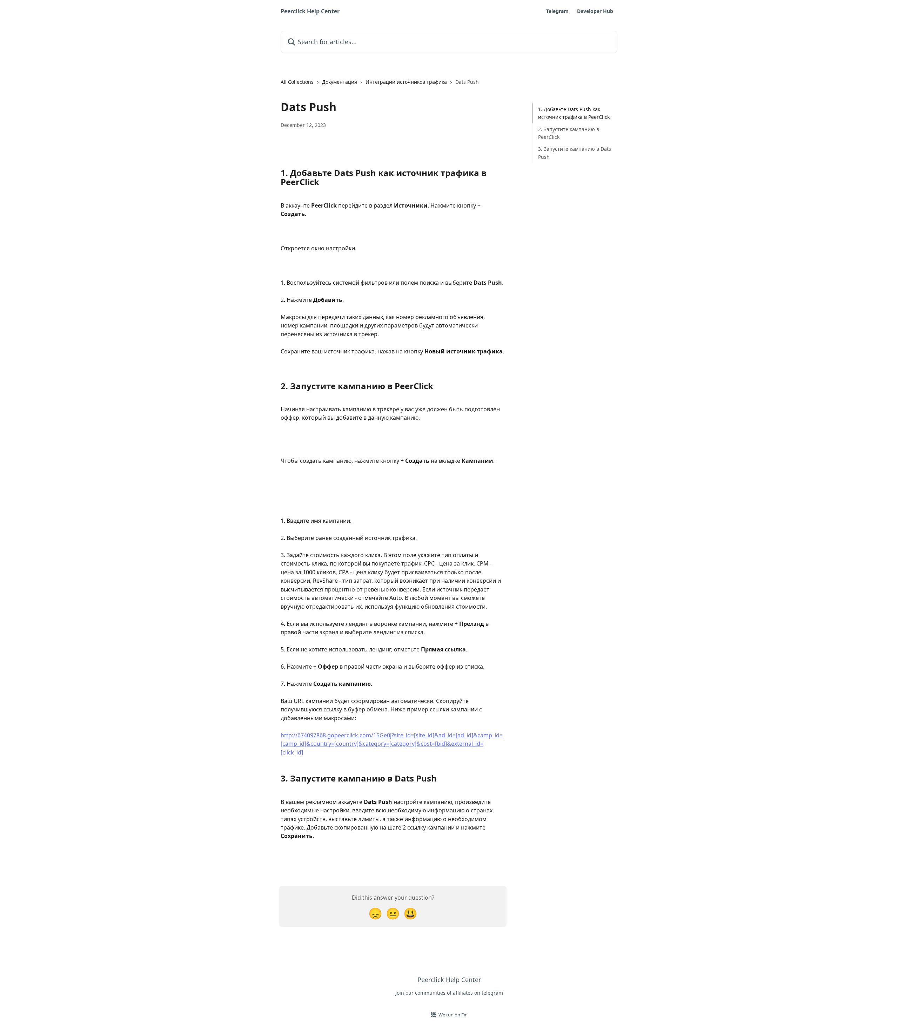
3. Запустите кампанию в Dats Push (574, 153)
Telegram (557, 11)
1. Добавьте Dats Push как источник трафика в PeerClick (574, 113)
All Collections (297, 82)
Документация (339, 82)
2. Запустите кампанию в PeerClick (568, 133)
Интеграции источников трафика (406, 82)
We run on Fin (453, 1015)
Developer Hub (595, 11)
